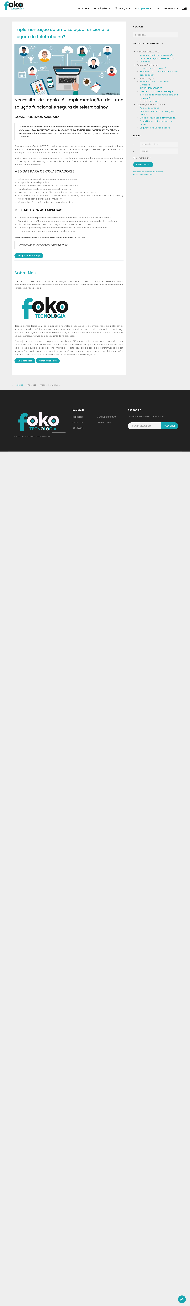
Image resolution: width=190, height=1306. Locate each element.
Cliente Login (104, 422)
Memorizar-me (143, 158)
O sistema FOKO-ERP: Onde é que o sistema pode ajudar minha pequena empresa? (159, 94)
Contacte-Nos (25, 360)
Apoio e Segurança (149, 108)
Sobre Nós (25, 273)
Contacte (77, 428)
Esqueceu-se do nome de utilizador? (148, 172)
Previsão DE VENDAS (149, 101)
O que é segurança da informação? (158, 117)
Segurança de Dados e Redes (155, 127)
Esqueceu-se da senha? (143, 174)
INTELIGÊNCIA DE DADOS (151, 88)
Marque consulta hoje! (29, 255)
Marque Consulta (48, 360)
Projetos (77, 422)
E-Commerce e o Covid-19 (153, 68)
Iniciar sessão (143, 164)
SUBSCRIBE (169, 425)
